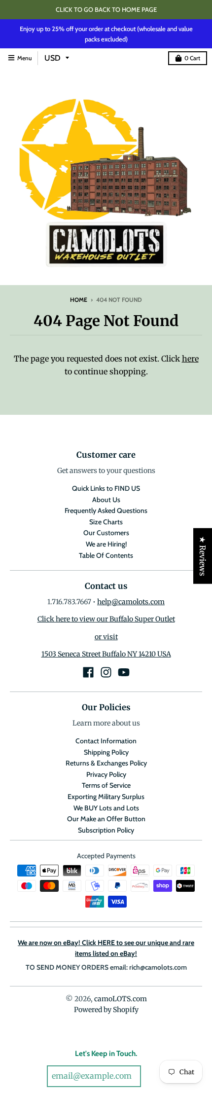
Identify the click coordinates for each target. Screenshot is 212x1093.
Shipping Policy (106, 752)
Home (78, 299)
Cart (192, 58)
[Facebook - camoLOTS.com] (88, 672)
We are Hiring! (106, 544)
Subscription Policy (106, 830)
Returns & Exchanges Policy (106, 763)
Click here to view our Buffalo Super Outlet (106, 619)
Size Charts (106, 521)
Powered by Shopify (106, 1009)
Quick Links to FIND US (106, 488)
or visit (106, 636)
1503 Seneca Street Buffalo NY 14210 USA (106, 654)
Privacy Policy (106, 774)
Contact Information (106, 740)
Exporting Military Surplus (106, 796)
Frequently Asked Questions (106, 510)
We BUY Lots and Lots (106, 807)
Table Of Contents (106, 555)
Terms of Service (106, 785)
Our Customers (106, 532)
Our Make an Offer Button (106, 818)
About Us (106, 499)
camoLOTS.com (120, 998)
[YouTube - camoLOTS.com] (124, 672)
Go (154, 1076)
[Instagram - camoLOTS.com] (106, 672)
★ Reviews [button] (203, 556)
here (190, 359)
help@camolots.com (131, 601)
